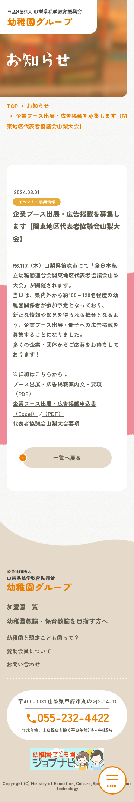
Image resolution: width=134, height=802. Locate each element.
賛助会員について (29, 651)
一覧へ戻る (67, 457)
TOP (12, 105)
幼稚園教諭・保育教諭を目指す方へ (57, 620)
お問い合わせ (23, 664)
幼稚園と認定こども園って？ (43, 637)
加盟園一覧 (22, 606)
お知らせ (38, 105)
